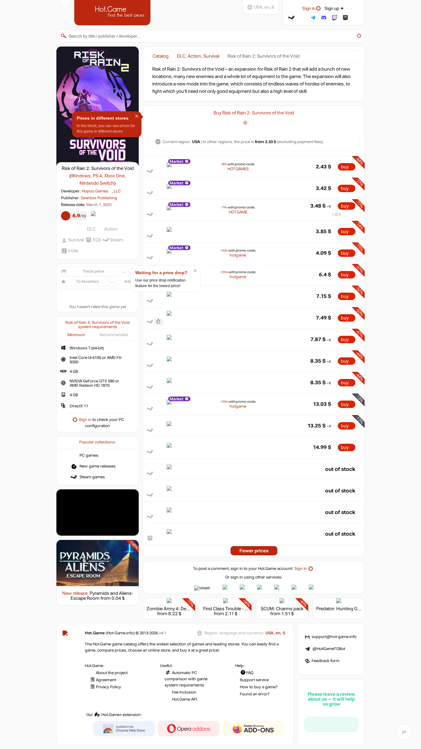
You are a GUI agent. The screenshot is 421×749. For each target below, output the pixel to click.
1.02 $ (336, 214)
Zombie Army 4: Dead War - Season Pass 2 (191, 608)
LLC (117, 191)
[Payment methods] (220, 123)
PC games (89, 455)
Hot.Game (113, 12)
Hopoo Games (95, 191)
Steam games (92, 477)
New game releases (97, 466)
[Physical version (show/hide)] (245, 123)
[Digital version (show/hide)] (236, 123)
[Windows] (262, 123)
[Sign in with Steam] (291, 17)
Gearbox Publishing (99, 198)
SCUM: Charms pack (282, 608)
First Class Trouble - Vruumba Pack (239, 608)
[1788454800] (158, 322)
